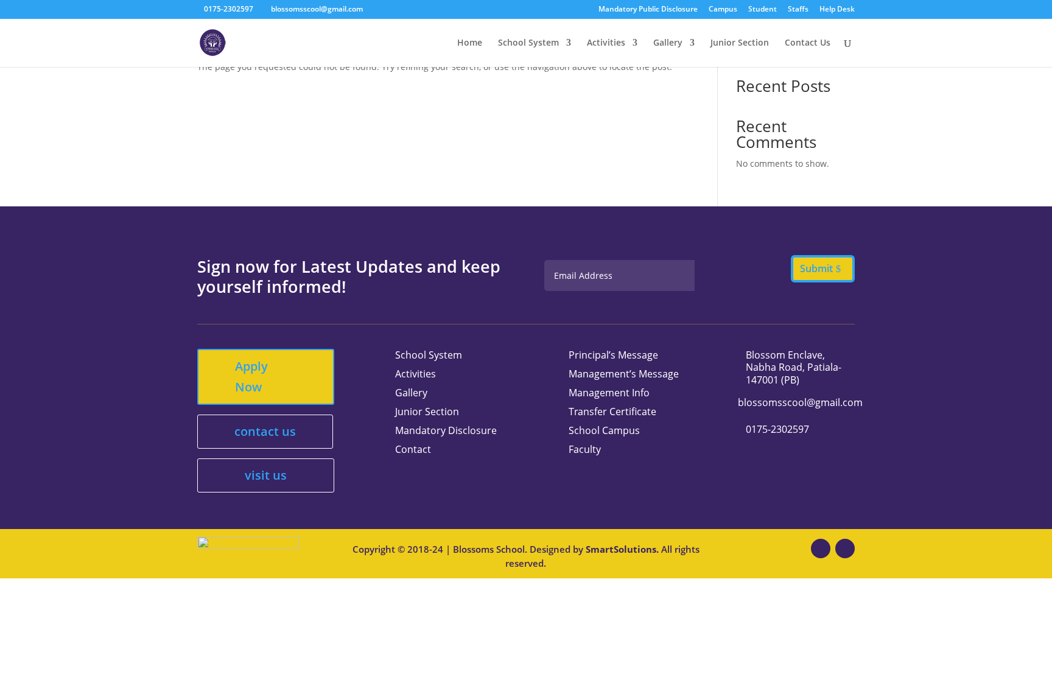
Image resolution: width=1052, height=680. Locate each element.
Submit (816, 268)
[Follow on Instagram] (845, 548)
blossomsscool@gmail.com (800, 402)
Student (762, 9)
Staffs (798, 9)
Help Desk (837, 9)
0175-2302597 (228, 9)
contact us (265, 431)
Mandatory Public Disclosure (648, 9)
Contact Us (807, 43)
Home (469, 43)
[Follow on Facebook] (820, 548)
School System (528, 43)
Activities (606, 43)
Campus (723, 9)
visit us (266, 475)
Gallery (667, 43)
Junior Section (739, 43)
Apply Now (251, 376)
